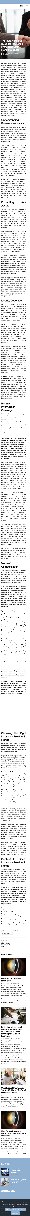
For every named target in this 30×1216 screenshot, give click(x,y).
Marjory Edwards (6, 53)
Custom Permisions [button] (19, 1210)
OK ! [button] (7, 1210)
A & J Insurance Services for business (13, 285)
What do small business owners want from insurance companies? (13, 1133)
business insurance (7, 930)
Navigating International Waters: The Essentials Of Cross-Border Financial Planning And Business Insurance (11, 1031)
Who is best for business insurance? (11, 979)
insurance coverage (7, 933)
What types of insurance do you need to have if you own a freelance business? (13, 1090)
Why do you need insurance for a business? (16, 1170)
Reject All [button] (15, 1213)
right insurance (18, 930)
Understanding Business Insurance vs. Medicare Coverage (18, 1181)
